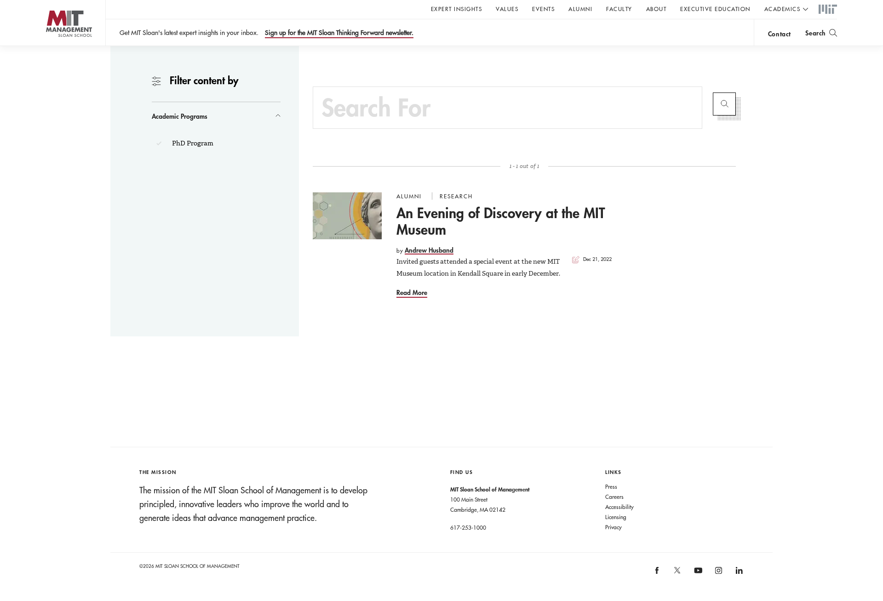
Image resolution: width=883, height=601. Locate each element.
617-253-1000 (468, 527)
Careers (614, 496)
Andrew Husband (429, 250)
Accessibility (619, 506)
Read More (411, 292)
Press (611, 486)
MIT (828, 9)
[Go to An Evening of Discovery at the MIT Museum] (347, 215)
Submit (724, 104)
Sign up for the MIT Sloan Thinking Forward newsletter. (339, 33)
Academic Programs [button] (179, 116)
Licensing (615, 516)
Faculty (619, 8)
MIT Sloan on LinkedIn (738, 573)
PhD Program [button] (192, 143)
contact (779, 33)
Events (543, 8)
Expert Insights (456, 8)
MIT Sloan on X (677, 573)
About (656, 8)
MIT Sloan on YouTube (697, 575)
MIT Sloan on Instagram (717, 573)
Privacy (613, 527)
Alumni (580, 8)
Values (507, 8)
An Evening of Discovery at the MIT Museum (500, 221)
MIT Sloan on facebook (657, 573)
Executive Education (715, 8)
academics (782, 8)
